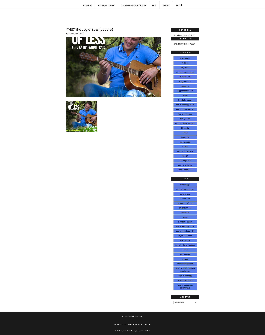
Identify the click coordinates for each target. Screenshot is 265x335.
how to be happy (185, 100)
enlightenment (185, 81)
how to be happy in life (185, 105)
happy (185, 95)
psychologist (185, 142)
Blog (154, 5)
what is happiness (185, 170)
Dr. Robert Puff (185, 77)
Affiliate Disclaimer (135, 324)
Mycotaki (185, 128)
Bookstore (87, 5)
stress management (185, 151)
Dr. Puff (71, 34)
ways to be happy (185, 165)
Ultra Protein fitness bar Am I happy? (185, 269)
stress (185, 146)
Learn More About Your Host (133, 5)
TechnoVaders (145, 331)
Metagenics (185, 119)
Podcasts (185, 137)
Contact (166, 5)
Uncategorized (185, 161)
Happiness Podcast (106, 5)
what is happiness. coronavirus (185, 286)
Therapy (185, 156)
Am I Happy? (185, 58)
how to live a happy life (185, 109)
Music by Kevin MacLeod (185, 123)
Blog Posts (185, 68)
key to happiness (185, 114)
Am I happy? (185, 185)
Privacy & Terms (119, 324)
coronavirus (185, 194)
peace (185, 133)
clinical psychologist (185, 72)
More (178, 5)
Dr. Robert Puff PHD (185, 203)
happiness (185, 86)
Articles (185, 63)
